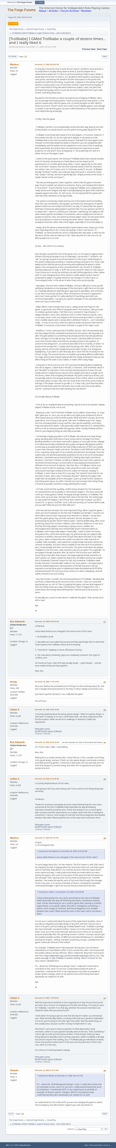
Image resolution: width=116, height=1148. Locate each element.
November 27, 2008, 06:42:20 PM (47, 64)
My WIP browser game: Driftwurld (48, 731)
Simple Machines (25, 1145)
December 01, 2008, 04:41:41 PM (47, 838)
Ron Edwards (17, 621)
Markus (14, 64)
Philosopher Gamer (42, 729)
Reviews (86, 10)
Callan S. (15, 709)
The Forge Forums (21, 10)
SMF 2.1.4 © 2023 (12, 1145)
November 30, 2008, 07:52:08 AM (47, 779)
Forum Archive (70, 10)
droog (13, 681)
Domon (14, 1070)
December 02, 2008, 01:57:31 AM (47, 1070)
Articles (53, 10)
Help (86, 1145)
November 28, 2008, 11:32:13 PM (47, 682)
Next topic (102, 49)
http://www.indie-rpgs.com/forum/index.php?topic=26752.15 (71, 955)
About (42, 10)
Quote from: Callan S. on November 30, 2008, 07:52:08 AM (61, 892)
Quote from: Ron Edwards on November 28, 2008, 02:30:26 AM (63, 851)
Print (104, 56)
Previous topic (89, 49)
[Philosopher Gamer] (11, 719)
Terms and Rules (96, 1145)
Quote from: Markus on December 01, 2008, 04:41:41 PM (61, 1076)
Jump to (70, 1129)
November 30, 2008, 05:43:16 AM (47, 742)
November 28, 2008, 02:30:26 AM (47, 621)
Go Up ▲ (107, 1145)
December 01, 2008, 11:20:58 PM (47, 998)
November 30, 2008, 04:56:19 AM (47, 709)
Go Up (10, 1114)
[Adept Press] (11, 638)
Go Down (12, 56)
